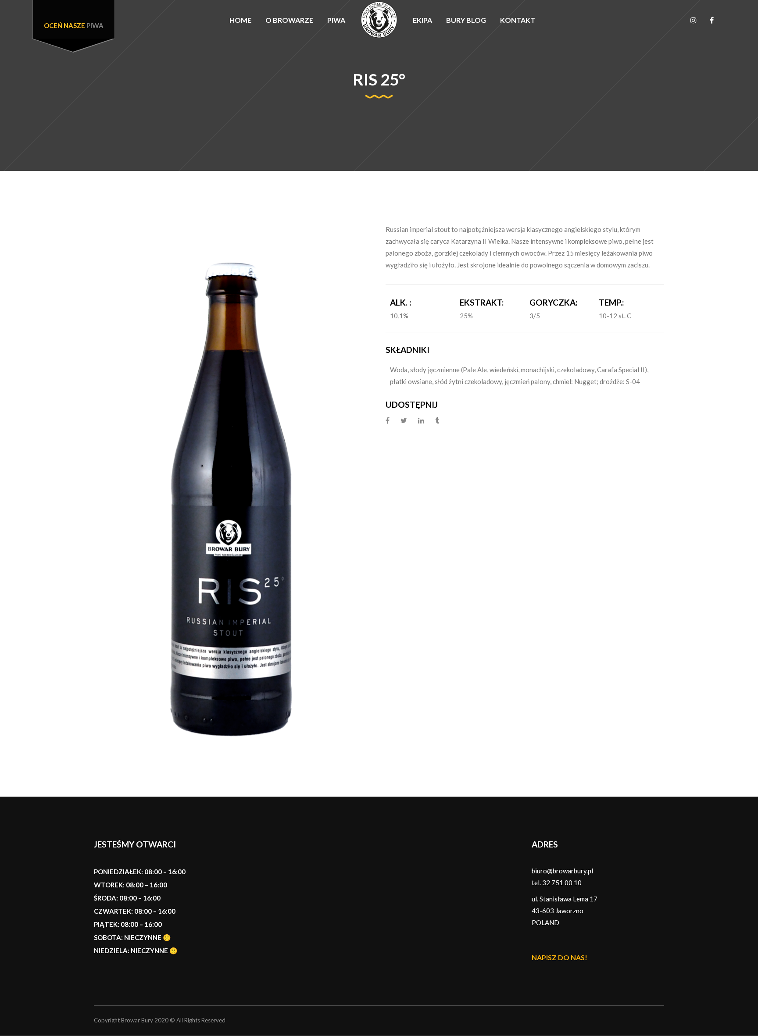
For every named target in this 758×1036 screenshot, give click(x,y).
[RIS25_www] (233, 484)
